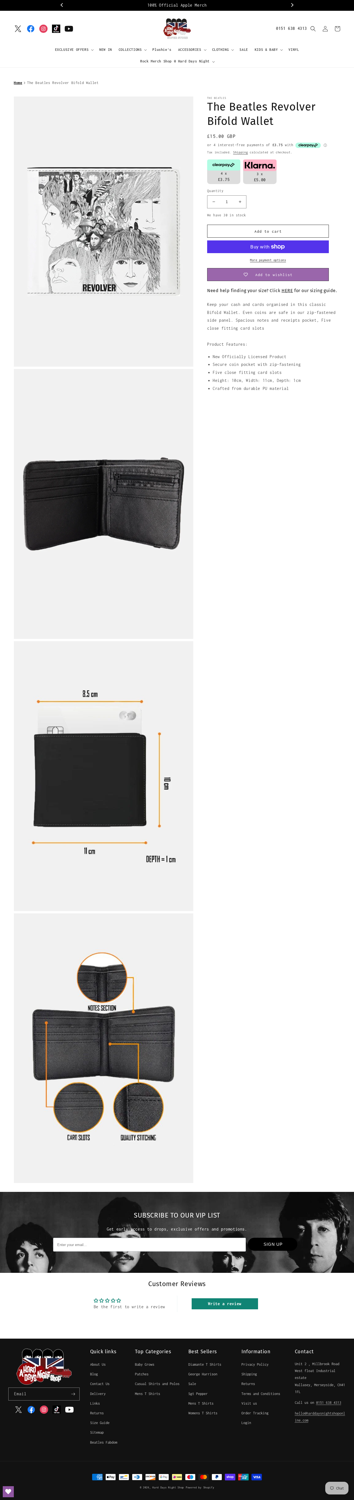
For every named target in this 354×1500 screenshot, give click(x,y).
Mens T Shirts (147, 1394)
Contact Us (100, 1384)
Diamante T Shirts (204, 1364)
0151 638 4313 (291, 28)
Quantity (215, 191)
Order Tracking (255, 1413)
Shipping (240, 152)
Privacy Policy (255, 1364)
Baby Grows (144, 1364)
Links (95, 1403)
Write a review (224, 1303)
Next (292, 5)
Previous (62, 5)
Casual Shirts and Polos (157, 1384)
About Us (98, 1364)
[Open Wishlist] (8, 1491)
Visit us (249, 1403)
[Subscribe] (73, 1394)
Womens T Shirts (202, 1413)
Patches (142, 1374)
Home (18, 83)
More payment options (268, 260)
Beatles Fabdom (103, 1442)
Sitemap (97, 1432)
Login (246, 1423)
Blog (94, 1374)
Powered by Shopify (200, 1487)
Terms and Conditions (260, 1394)
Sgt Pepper (198, 1394)
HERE (287, 290)
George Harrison (202, 1374)
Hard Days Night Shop (168, 1487)
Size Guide (100, 1423)
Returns (97, 1413)
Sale (192, 1384)
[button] (74, 50)
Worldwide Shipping (178, 5)
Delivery (98, 1394)
